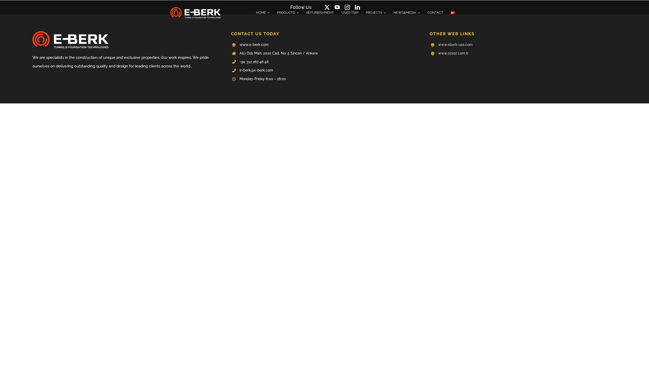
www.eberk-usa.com (455, 45)
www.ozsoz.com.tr (453, 53)
